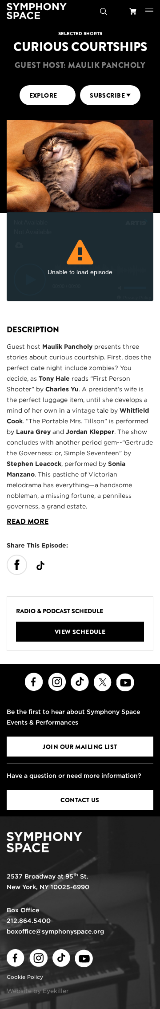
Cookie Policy (25, 977)
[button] (149, 11)
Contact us (79, 800)
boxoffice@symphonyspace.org (55, 931)
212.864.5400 (29, 920)
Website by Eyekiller (38, 990)
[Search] (103, 11)
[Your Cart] (132, 11)
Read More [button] (27, 522)
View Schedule (80, 631)
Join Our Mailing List (80, 746)
